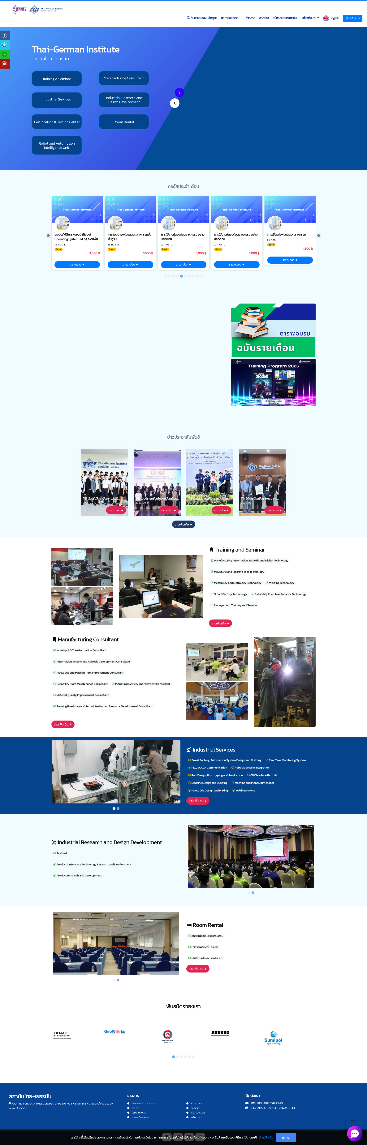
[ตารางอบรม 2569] (273, 383)
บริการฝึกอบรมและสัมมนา (144, 1103)
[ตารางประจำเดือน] (273, 331)
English (334, 17)
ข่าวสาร (250, 17)
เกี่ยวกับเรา (309, 17)
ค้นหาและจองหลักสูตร (203, 17)
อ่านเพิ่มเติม (182, 524)
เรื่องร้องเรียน (197, 1112)
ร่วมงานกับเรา (138, 1112)
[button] (174, 103)
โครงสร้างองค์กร (140, 1117)
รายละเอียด (75, 265)
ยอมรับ (286, 1137)
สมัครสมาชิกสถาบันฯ (285, 17)
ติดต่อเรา (195, 1108)
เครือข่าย (195, 1117)
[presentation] (48, 235)
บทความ (264, 17)
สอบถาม (354, 1121)
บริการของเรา (229, 17)
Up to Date (196, 1103)
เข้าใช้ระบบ (354, 18)
